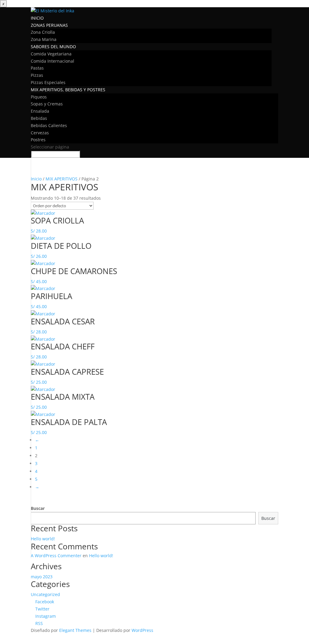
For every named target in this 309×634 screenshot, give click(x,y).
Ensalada (40, 111)
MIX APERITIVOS (62, 179)
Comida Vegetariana (51, 54)
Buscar (38, 508)
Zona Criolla (43, 32)
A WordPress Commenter (56, 555)
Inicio (36, 179)
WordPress (142, 630)
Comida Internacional (52, 61)
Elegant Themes (75, 630)
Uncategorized (45, 594)
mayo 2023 (42, 576)
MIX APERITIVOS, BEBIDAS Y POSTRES (68, 89)
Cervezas (40, 133)
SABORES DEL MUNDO (53, 46)
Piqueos (39, 97)
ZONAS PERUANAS (49, 25)
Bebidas (39, 118)
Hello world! (43, 539)
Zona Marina (43, 39)
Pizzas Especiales (48, 82)
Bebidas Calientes (49, 125)
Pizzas (37, 75)
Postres (38, 139)
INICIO (37, 18)
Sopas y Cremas (47, 104)
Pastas (37, 68)
